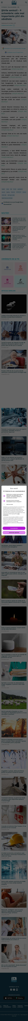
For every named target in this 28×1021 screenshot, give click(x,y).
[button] (14, 504)
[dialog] (14, 510)
